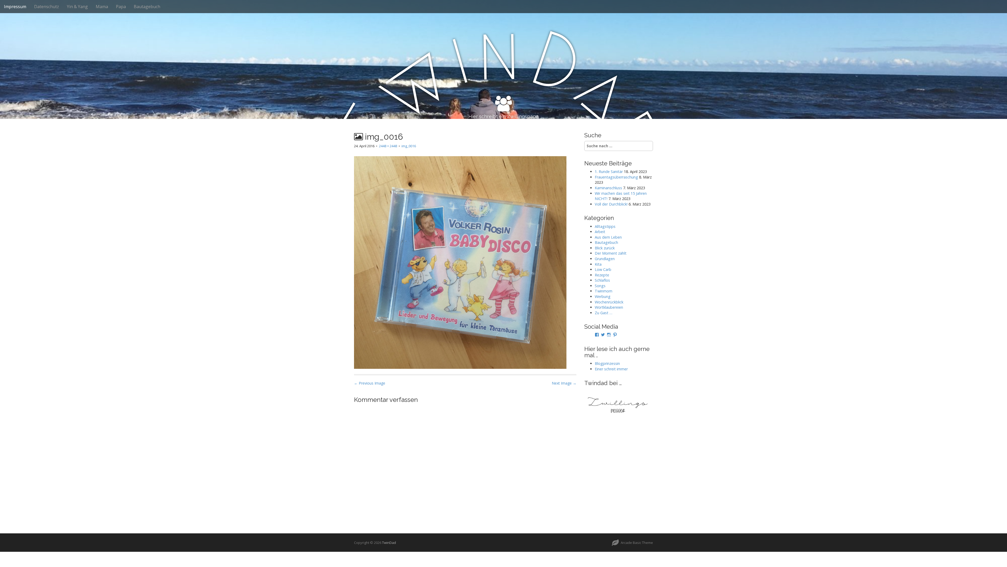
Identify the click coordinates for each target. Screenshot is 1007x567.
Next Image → (564, 383)
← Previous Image (369, 383)
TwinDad (389, 542)
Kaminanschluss (608, 187)
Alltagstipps (605, 226)
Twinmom (603, 290)
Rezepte (602, 274)
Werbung (602, 296)
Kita (598, 264)
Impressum (15, 6)
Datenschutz (46, 6)
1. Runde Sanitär (609, 171)
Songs (600, 285)
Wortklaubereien (609, 307)
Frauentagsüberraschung (616, 177)
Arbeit (600, 231)
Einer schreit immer (611, 368)
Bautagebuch (147, 6)
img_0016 (408, 146)
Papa (121, 6)
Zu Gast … (603, 312)
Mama (102, 6)
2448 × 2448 (388, 146)
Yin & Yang (77, 6)
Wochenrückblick (609, 302)
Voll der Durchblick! (611, 204)
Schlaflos (602, 280)
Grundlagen (605, 258)
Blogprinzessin (607, 363)
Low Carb (603, 269)
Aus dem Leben (608, 237)
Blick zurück (605, 247)
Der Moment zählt (610, 253)
